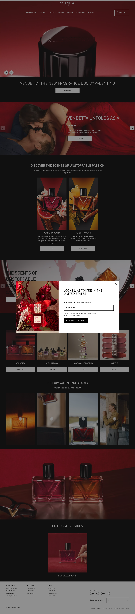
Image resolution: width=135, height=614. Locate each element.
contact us (79, 313)
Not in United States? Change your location (77, 302)
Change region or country (76, 320)
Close (116, 284)
